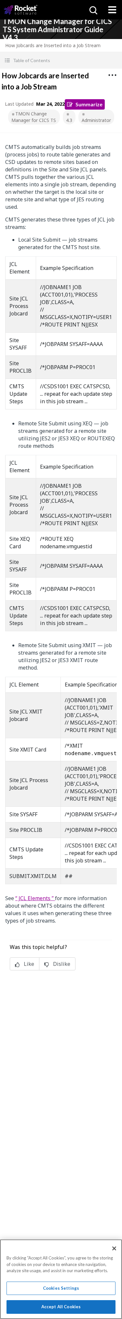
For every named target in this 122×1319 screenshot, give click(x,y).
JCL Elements (34, 898)
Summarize (88, 104)
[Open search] (92, 10)
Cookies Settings (61, 1288)
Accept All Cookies (61, 1306)
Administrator (96, 120)
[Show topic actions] (112, 75)
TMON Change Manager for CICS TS (33, 117)
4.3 (69, 120)
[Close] (114, 1248)
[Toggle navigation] (112, 10)
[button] (61, 60)
